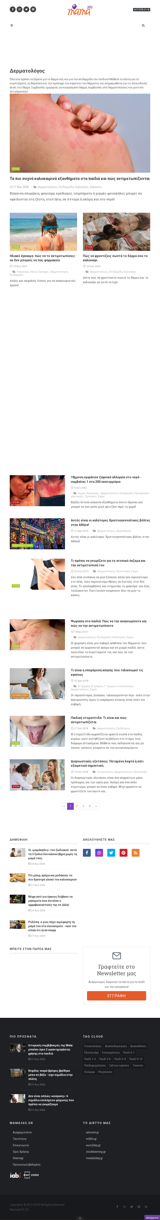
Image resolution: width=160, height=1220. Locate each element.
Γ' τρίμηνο (110, 686)
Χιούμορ (89, 1071)
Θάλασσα (95, 187)
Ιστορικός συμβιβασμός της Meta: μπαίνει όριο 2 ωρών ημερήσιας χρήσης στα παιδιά (50, 1049)
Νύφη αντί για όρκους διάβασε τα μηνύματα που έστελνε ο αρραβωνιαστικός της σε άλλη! (50, 900)
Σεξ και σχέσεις (119, 1065)
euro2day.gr (93, 1145)
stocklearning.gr (96, 1151)
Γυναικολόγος (125, 686)
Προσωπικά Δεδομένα (26, 1164)
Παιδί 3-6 (105, 1059)
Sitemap (18, 1158)
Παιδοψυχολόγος (95, 1065)
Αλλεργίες (92, 493)
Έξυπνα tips (123, 571)
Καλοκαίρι (81, 187)
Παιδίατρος (118, 637)
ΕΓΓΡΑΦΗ (116, 995)
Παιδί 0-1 (129, 1052)
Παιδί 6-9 (120, 1059)
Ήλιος (33, 271)
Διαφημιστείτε (22, 1132)
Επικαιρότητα (111, 1052)
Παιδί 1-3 (90, 1059)
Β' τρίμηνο (97, 686)
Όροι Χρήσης (21, 1151)
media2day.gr (94, 1158)
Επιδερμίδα (66, 187)
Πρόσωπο (91, 496)
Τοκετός (138, 1065)
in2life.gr (91, 1138)
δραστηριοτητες (22, 545)
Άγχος (81, 493)
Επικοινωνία (21, 1145)
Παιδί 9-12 (135, 1059)
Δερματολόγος (47, 187)
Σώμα (101, 496)
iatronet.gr (92, 1132)
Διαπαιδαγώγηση (116, 1046)
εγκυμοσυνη (20, 695)
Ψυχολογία (105, 1071)
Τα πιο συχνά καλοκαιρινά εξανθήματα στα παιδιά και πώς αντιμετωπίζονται (80, 178)
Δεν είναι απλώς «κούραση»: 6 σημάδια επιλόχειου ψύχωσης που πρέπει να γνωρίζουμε (51, 1100)
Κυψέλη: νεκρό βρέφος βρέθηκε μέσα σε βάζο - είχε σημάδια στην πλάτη (50, 1074)
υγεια (16, 169)
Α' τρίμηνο (84, 686)
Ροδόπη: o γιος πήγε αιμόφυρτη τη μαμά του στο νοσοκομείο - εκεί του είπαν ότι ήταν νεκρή (52, 926)
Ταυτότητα (19, 1138)
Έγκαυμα (43, 271)
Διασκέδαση (123, 530)
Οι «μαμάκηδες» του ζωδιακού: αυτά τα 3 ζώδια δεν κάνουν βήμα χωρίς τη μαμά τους (52, 854)
